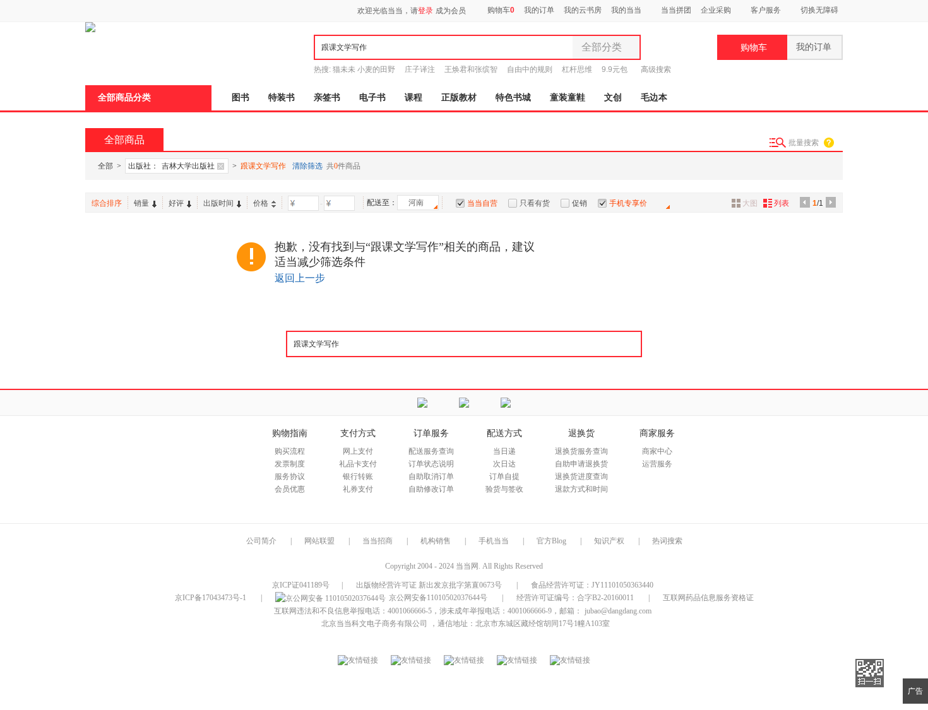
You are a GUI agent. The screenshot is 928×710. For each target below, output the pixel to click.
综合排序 (107, 203)
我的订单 (539, 10)
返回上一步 (300, 278)
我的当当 (626, 10)
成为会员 (451, 10)
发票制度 (290, 463)
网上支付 (358, 451)
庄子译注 (420, 69)
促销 (579, 203)
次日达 (504, 463)
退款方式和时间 (581, 489)
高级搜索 (656, 69)
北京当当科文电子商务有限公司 (374, 623)
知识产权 (610, 540)
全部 (105, 166)
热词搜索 (667, 540)
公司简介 (261, 540)
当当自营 (482, 203)
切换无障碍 (819, 10)
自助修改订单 (431, 489)
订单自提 (504, 476)
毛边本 (654, 97)
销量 (141, 203)
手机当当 (494, 540)
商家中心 (657, 451)
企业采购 (716, 10)
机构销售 (435, 540)
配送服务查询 (431, 451)
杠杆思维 (577, 69)
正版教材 (459, 97)
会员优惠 (290, 489)
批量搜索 (803, 142)
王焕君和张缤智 (470, 69)
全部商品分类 (124, 97)
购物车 (500, 10)
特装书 (281, 97)
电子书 (372, 97)
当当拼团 (676, 10)
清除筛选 (307, 166)
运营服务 (657, 463)
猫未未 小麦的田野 (364, 69)
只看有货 (535, 203)
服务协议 (290, 476)
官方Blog (551, 540)
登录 (425, 10)
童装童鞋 (567, 97)
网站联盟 (319, 540)
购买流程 (290, 451)
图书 (240, 97)
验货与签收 (504, 489)
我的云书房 (583, 10)
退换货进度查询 (581, 476)
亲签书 (327, 97)
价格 (260, 203)
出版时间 (218, 203)
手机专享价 (628, 203)
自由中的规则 (529, 69)
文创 (613, 97)
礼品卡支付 (358, 463)
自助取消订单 (431, 476)
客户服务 (766, 10)
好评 (176, 203)
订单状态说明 (431, 463)
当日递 (504, 451)
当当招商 (377, 540)
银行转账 (358, 476)
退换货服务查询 (581, 451)
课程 (413, 97)
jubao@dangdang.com (618, 610)
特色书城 (513, 97)
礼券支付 (358, 489)
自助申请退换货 (581, 463)
